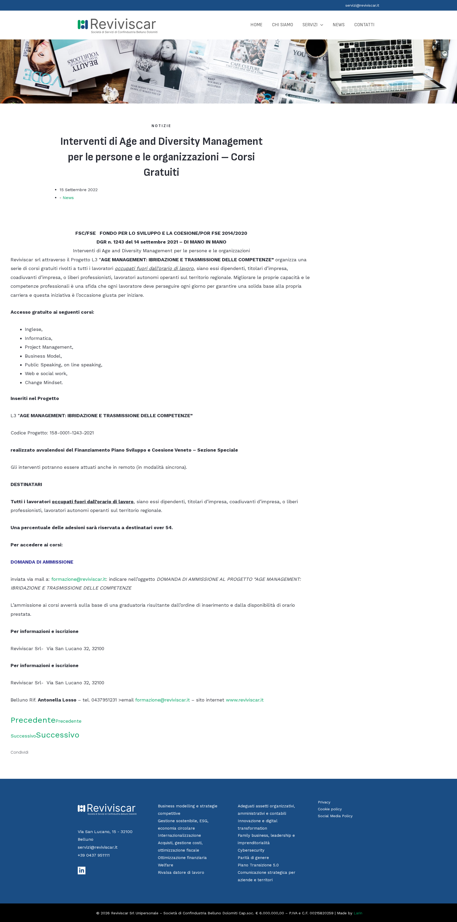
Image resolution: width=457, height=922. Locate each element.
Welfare (165, 865)
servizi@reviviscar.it (362, 5)
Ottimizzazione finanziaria (182, 857)
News (68, 197)
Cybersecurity (251, 850)
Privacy (324, 802)
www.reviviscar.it (245, 700)
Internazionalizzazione (179, 835)
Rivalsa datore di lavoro (181, 872)
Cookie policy (330, 809)
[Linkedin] (81, 870)
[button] (320, 25)
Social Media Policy (335, 816)
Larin (358, 913)
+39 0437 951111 (94, 855)
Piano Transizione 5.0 (258, 865)
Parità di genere (253, 857)
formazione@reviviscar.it (78, 579)
